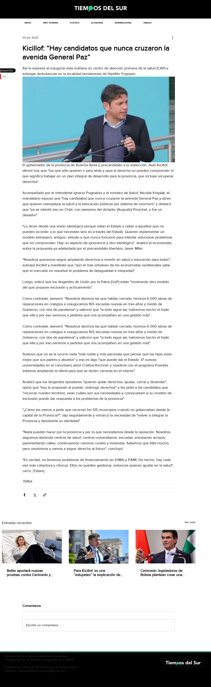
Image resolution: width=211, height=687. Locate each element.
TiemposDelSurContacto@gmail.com (42, 671)
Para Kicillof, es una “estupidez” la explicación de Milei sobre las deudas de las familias (97, 573)
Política (27, 480)
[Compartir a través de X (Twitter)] (34, 495)
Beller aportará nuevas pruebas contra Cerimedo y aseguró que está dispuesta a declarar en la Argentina (30, 573)
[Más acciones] (172, 37)
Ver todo (190, 522)
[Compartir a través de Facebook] (24, 495)
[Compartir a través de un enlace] (45, 495)
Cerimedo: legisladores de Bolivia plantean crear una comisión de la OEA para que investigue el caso (164, 573)
